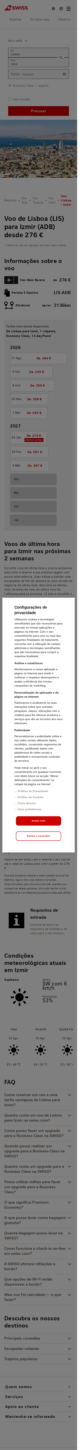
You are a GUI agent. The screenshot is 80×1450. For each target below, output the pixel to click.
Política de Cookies (30, 797)
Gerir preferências (30, 809)
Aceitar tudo (39, 821)
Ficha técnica (27, 803)
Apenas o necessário (38, 836)
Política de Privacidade (33, 791)
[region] (38, 725)
